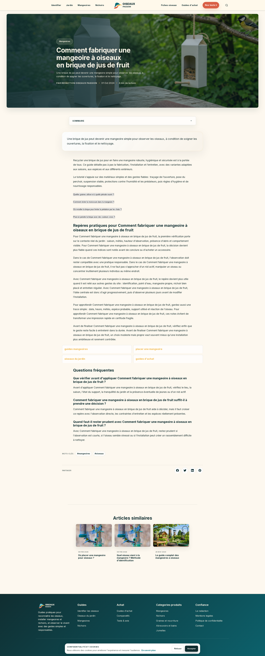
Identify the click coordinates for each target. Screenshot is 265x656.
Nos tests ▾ (211, 5)
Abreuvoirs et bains (166, 625)
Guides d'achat (190, 5)
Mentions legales (204, 615)
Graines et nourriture (167, 620)
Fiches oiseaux (169, 5)
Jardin (69, 5)
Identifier (56, 5)
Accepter (191, 649)
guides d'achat (145, 358)
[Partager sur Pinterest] (200, 470)
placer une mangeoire (149, 349)
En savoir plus (148, 650)
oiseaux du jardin (74, 358)
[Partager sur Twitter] (185, 470)
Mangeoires (84, 5)
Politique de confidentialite (208, 620)
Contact (199, 625)
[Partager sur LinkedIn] (192, 470)
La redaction (201, 611)
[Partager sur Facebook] (177, 470)
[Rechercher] (226, 5)
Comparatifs (123, 615)
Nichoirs (99, 5)
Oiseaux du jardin (86, 615)
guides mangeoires (76, 349)
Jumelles (160, 630)
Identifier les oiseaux (88, 611)
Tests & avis (123, 620)
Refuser (177, 649)
